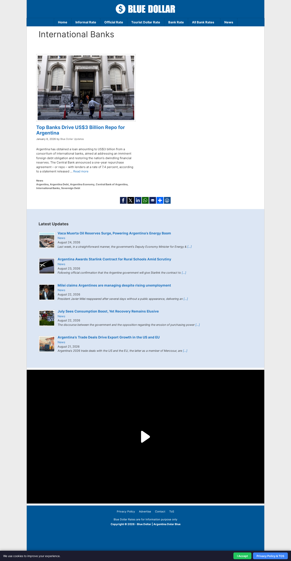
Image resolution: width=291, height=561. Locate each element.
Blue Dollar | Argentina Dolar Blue (159, 524)
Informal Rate (85, 22)
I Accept (242, 556)
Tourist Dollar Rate (145, 22)
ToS (171, 511)
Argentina (42, 184)
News (228, 22)
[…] (189, 246)
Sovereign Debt (70, 188)
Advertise (145, 511)
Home (62, 22)
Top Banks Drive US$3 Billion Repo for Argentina (80, 130)
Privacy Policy (126, 511)
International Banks (48, 188)
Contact (160, 511)
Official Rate (113, 22)
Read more (80, 171)
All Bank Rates (203, 22)
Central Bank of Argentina (111, 184)
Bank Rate (176, 22)
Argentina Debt (59, 184)
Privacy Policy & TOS (270, 556)
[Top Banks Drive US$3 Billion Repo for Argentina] (86, 119)
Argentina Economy (82, 184)
